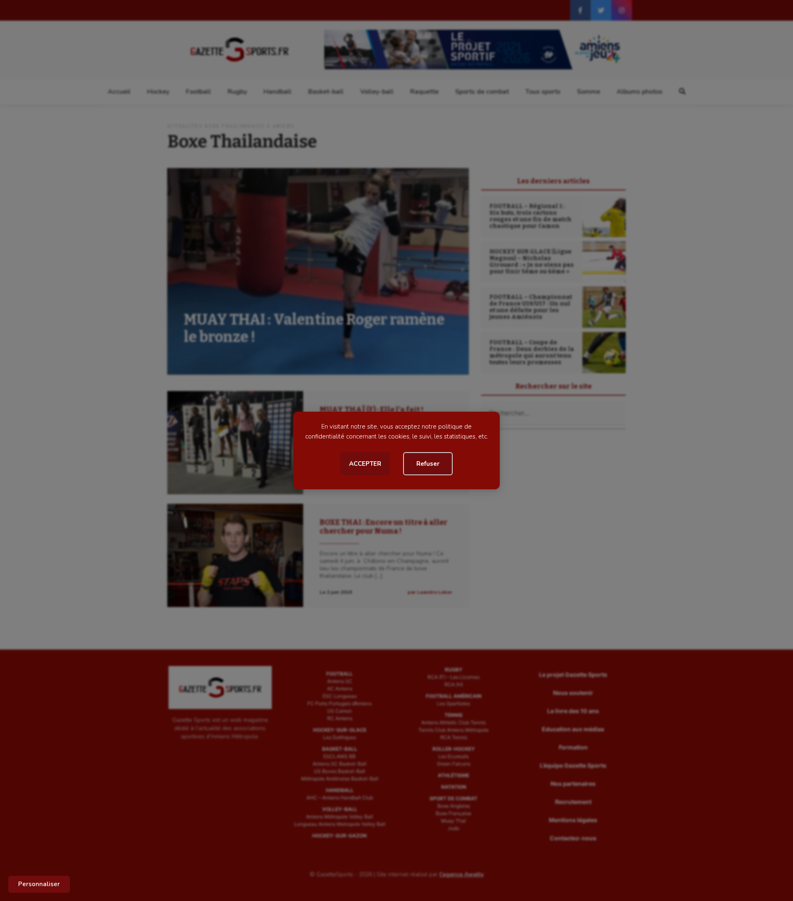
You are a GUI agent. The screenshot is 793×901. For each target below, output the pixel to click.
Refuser (427, 464)
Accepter (365, 464)
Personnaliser (39, 884)
